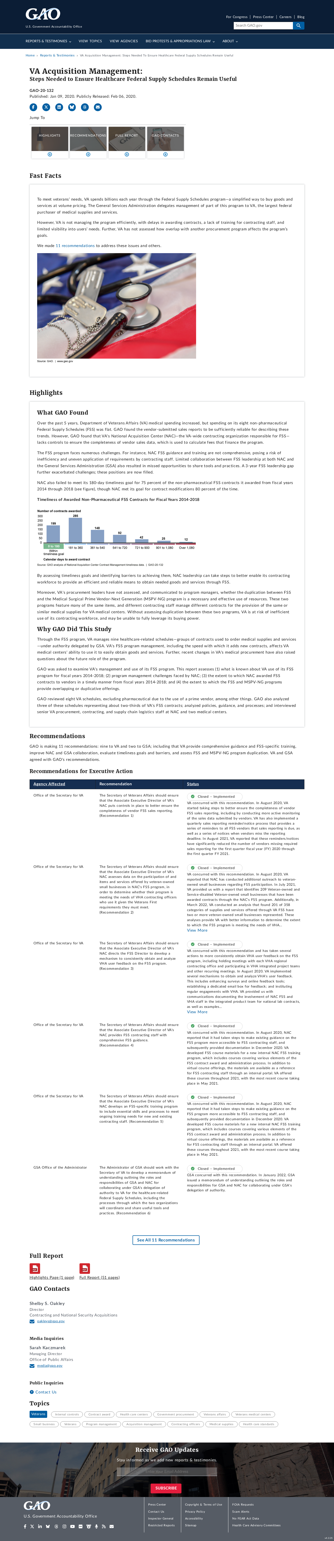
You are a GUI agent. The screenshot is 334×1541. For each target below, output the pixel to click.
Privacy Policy (195, 1511)
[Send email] (100, 107)
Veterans (38, 1414)
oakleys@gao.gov (51, 1321)
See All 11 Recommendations (166, 1240)
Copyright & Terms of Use (203, 1504)
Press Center (263, 17)
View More (197, 930)
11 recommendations (75, 246)
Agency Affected (49, 784)
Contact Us (45, 1392)
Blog (300, 17)
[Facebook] (35, 107)
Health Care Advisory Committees (256, 1525)
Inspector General (161, 1518)
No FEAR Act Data (245, 1518)
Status (193, 784)
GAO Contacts (165, 135)
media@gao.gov (50, 1366)
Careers (285, 17)
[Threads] (87, 107)
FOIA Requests (243, 1504)
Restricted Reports (161, 1525)
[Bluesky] (74, 107)
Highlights (49, 135)
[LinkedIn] (61, 107)
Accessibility (194, 1518)
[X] (48, 107)
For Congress (237, 17)
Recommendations (88, 135)
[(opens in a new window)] (25, 1526)
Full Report (126, 135)
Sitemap (191, 1525)
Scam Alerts (240, 1511)
